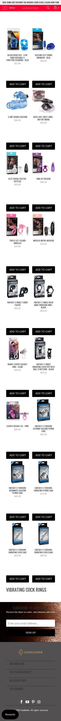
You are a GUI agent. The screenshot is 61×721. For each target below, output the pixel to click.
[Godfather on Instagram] (39, 702)
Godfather (24, 710)
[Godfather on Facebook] (21, 702)
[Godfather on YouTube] (27, 702)
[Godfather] (30, 8)
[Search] (48, 7)
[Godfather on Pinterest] (33, 702)
